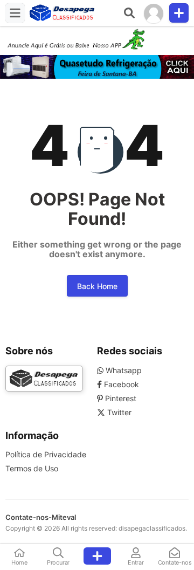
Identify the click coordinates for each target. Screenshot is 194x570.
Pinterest (119, 398)
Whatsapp (122, 370)
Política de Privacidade (45, 454)
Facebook (120, 384)
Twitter (118, 412)
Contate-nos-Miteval (40, 517)
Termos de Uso (31, 468)
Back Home (97, 286)
